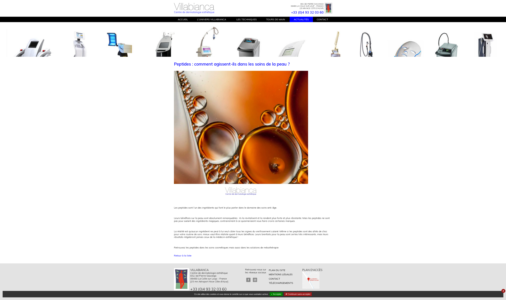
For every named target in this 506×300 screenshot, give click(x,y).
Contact (274, 278)
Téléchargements (281, 282)
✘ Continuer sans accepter (297, 294)
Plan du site (277, 270)
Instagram (255, 280)
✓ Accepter (276, 294)
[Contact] (181, 279)
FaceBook (248, 280)
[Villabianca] (194, 9)
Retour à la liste (182, 255)
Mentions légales (281, 274)
